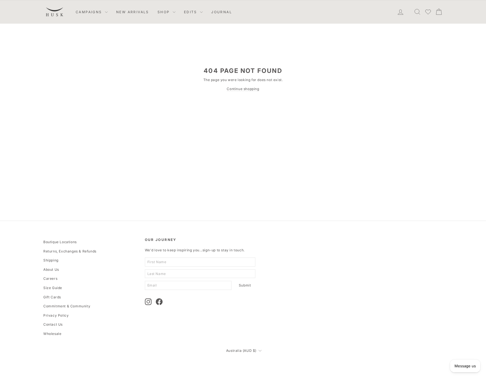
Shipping (50, 260)
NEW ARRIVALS (132, 12)
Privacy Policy (56, 315)
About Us (51, 269)
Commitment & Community (66, 306)
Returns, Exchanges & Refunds (69, 251)
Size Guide (52, 288)
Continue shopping (243, 89)
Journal (221, 12)
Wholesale (52, 334)
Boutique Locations (60, 242)
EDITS (191, 12)
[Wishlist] (428, 11)
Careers (50, 278)
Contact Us (53, 324)
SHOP (164, 12)
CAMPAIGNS (90, 12)
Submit (245, 285)
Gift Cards (52, 297)
